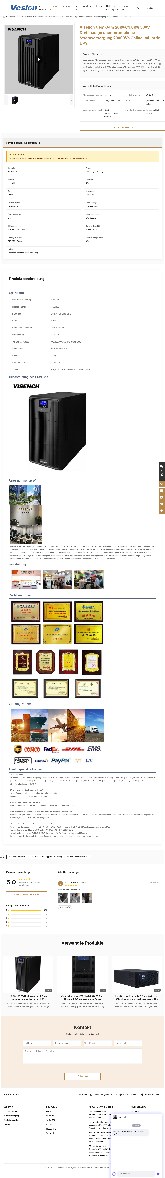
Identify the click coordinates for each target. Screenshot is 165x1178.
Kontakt (7, 1125)
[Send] (158, 1174)
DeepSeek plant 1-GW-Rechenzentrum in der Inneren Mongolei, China (101, 1115)
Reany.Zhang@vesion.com (105, 1095)
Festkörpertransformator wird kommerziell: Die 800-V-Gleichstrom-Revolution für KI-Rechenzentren (103, 1125)
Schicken (82, 1076)
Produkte (54, 6)
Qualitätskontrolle (11, 1120)
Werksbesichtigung (92, 6)
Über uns (76, 8)
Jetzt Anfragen (28, 1005)
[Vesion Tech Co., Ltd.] (24, 8)
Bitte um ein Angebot (112, 8)
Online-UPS (30, 17)
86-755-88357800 (153, 1095)
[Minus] (158, 1117)
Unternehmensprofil (11, 1111)
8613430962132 (130, 1095)
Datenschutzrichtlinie (110, 1168)
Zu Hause (42, 8)
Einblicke (126, 6)
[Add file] (114, 1174)
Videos (66, 6)
